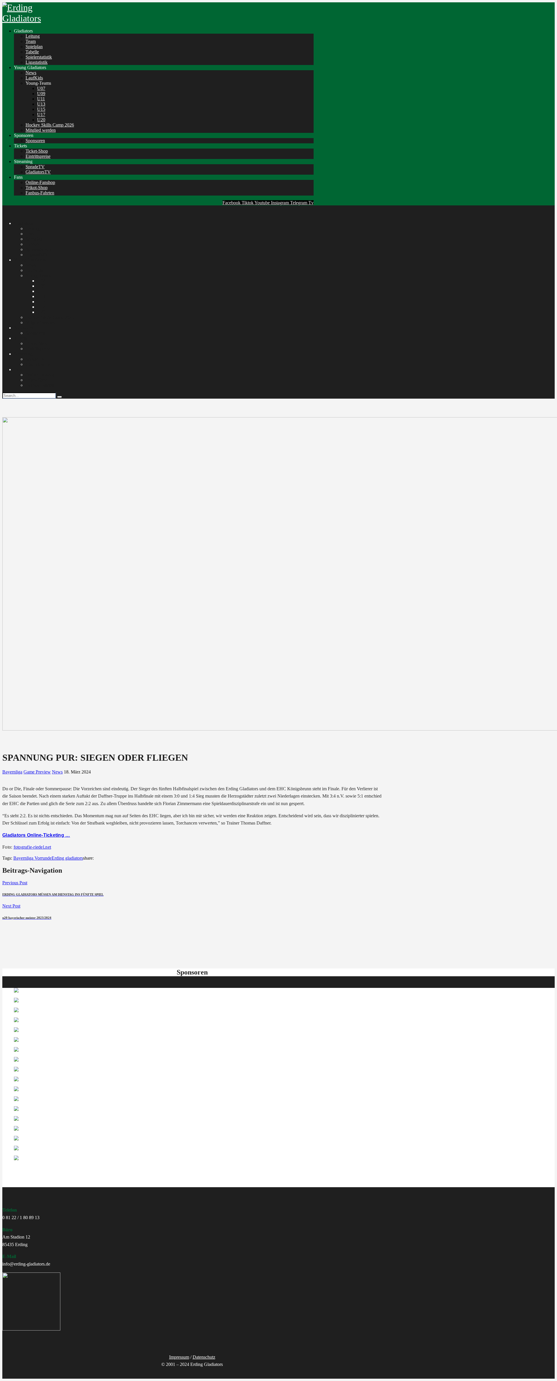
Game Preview (37, 771)
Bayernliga (12, 771)
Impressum (179, 1357)
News (57, 771)
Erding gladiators (67, 858)
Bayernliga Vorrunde (32, 858)
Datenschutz (204, 1357)
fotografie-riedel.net (32, 847)
